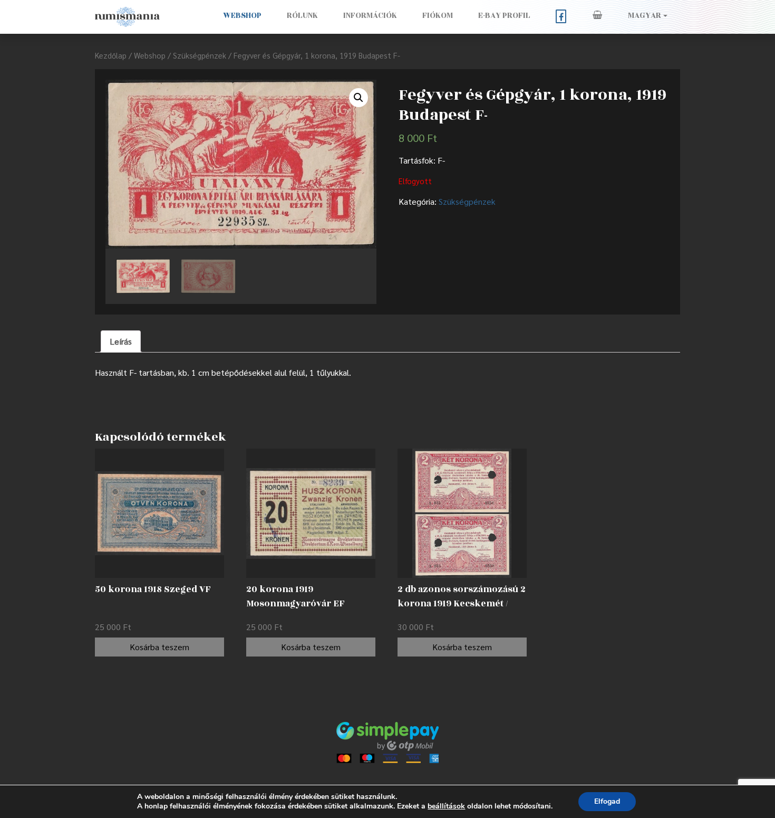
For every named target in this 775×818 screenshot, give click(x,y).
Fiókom (437, 15)
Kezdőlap (111, 55)
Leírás (121, 341)
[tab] (121, 341)
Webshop (242, 15)
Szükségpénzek (199, 55)
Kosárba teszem (159, 646)
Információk (370, 15)
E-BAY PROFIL (504, 15)
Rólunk (302, 15)
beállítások (446, 806)
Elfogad (607, 801)
